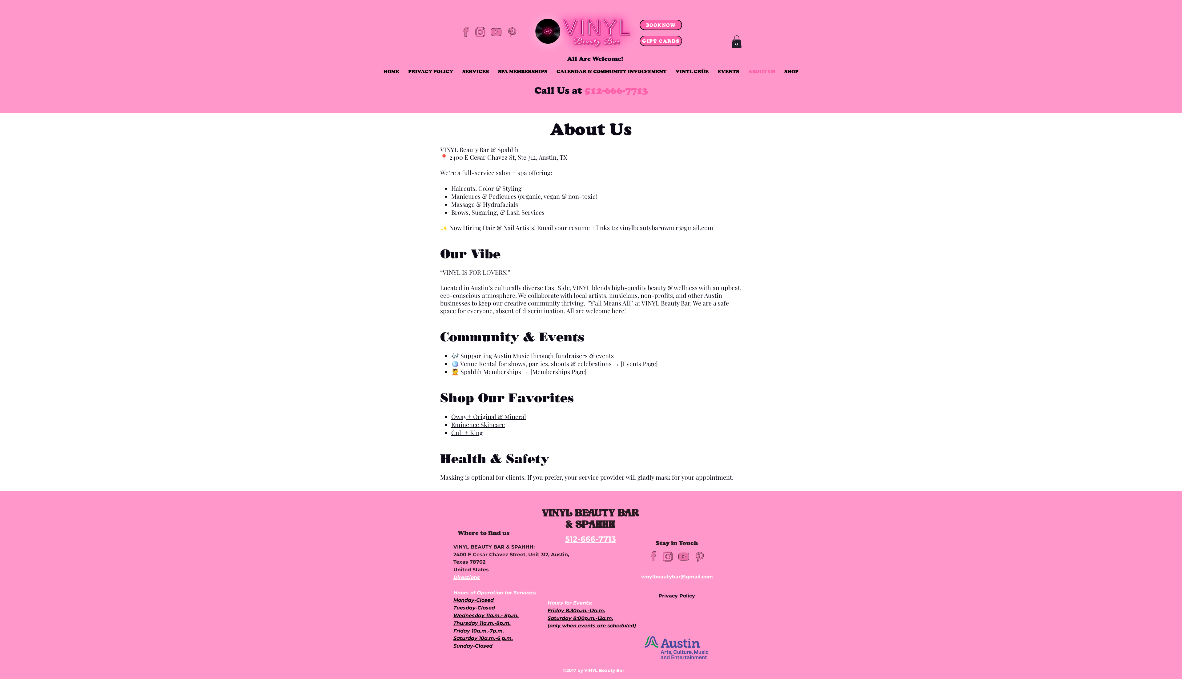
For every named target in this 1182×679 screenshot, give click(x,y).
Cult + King (467, 432)
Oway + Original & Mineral (488, 416)
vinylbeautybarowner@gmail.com (666, 227)
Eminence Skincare (478, 424)
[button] (736, 41)
